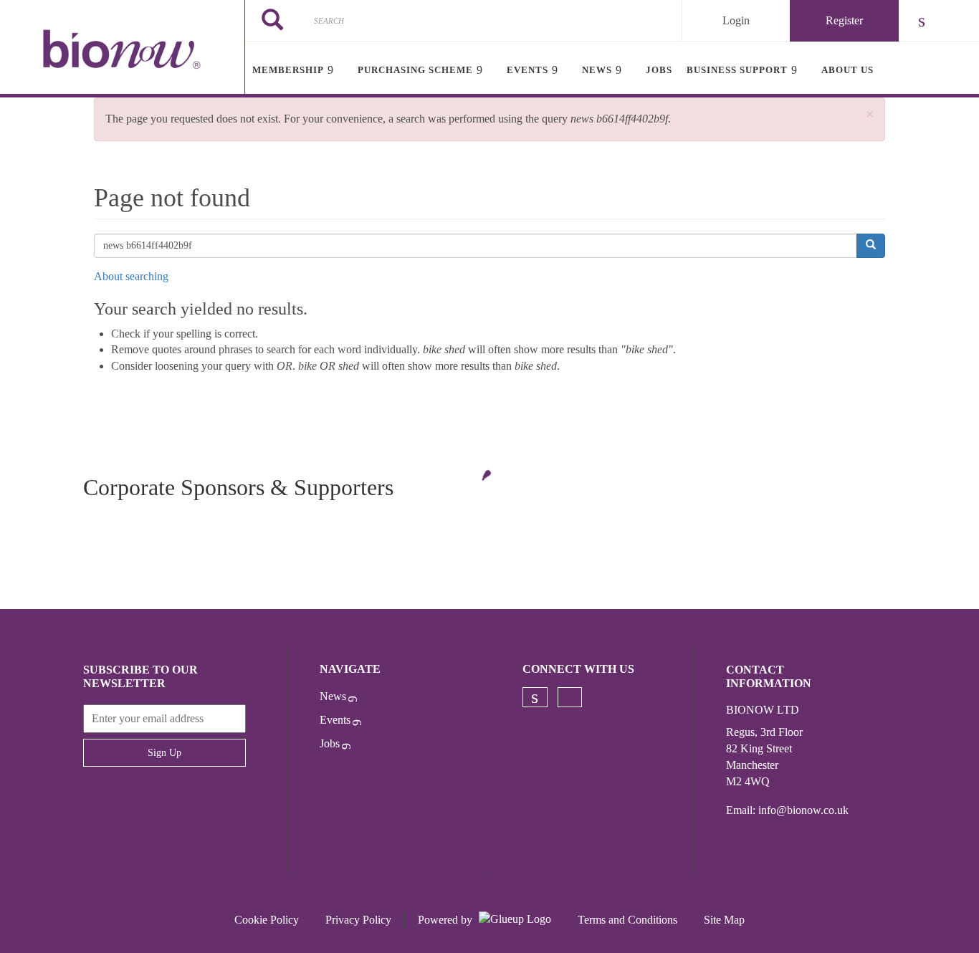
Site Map (724, 920)
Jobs (330, 743)
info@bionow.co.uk (803, 810)
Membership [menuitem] (288, 69)
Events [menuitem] (527, 69)
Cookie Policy (266, 920)
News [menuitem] (597, 69)
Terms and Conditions (627, 920)
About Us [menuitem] (847, 69)
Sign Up (164, 752)
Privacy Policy (358, 920)
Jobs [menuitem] (659, 69)
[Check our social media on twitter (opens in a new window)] (569, 697)
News (333, 696)
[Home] (122, 48)
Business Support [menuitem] (737, 69)
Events (335, 720)
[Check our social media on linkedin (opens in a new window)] (534, 697)
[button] (870, 115)
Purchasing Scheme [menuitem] (415, 69)
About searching (131, 276)
